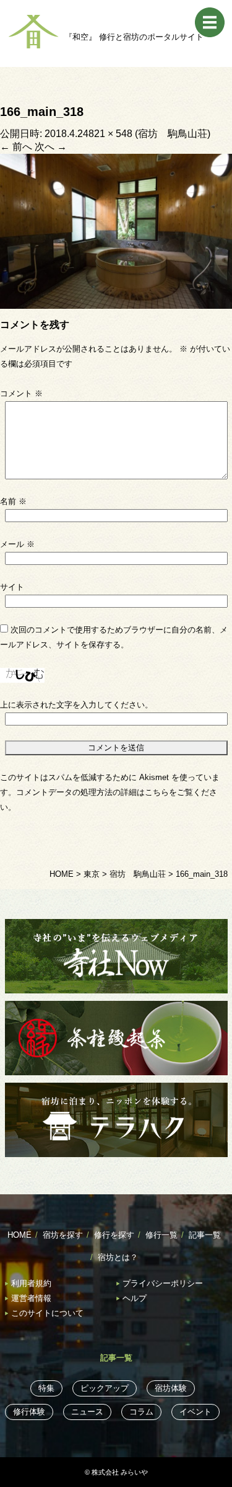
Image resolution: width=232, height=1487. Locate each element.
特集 (46, 1388)
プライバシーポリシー (162, 1283)
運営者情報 (31, 1298)
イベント (195, 1411)
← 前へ (16, 146)
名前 (13, 501)
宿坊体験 (171, 1388)
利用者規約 (31, 1283)
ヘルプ (134, 1298)
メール (17, 544)
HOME (19, 1235)
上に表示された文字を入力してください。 (76, 704)
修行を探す (114, 1235)
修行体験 (29, 1411)
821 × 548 (110, 133)
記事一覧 (205, 1235)
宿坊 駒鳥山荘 (172, 133)
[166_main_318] (116, 230)
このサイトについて (47, 1313)
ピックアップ (104, 1388)
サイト (12, 587)
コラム (141, 1411)
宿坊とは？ (118, 1257)
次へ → (51, 146)
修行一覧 (161, 1235)
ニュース (87, 1411)
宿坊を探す (63, 1235)
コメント (21, 393)
